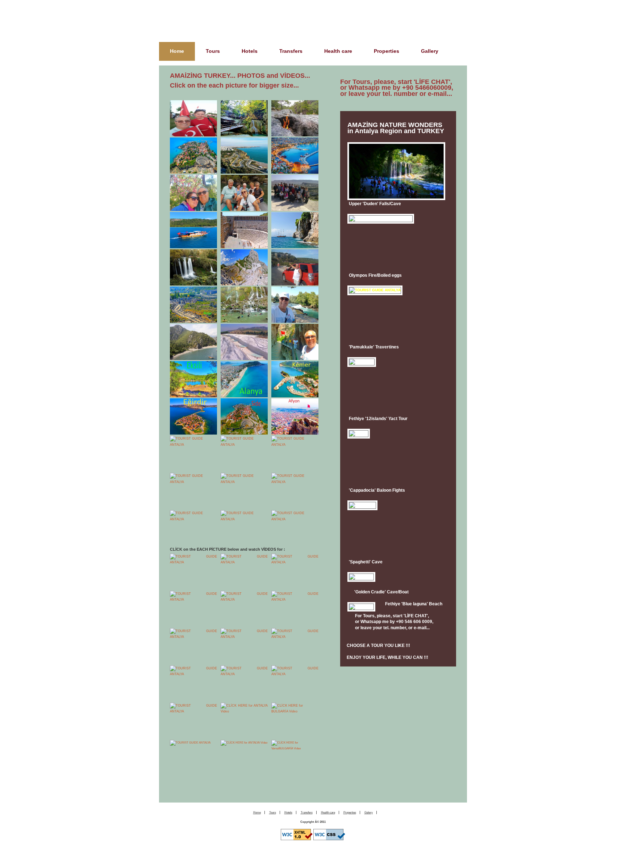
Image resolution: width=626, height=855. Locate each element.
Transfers (290, 51)
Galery (368, 812)
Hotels (250, 51)
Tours (213, 51)
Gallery (429, 51)
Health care (338, 51)
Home (177, 51)
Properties (386, 51)
